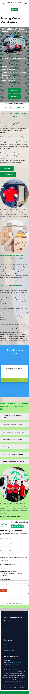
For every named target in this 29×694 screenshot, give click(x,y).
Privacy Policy (7, 647)
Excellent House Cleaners (10, 634)
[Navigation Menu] (26, 3)
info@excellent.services (13, 664)
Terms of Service (18, 599)
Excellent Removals (9, 628)
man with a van (10, 300)
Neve (8, 692)
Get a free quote (8, 174)
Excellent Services (8, 625)
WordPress (19, 692)
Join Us (5, 644)
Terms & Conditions (9, 650)
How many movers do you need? (9, 564)
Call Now (14, 9)
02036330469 (11, 662)
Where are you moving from (8, 544)
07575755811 (19, 662)
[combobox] (14, 560)
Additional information (5, 579)
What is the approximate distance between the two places (14, 557)
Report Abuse (10, 599)
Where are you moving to (8, 551)
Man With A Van (8, 631)
